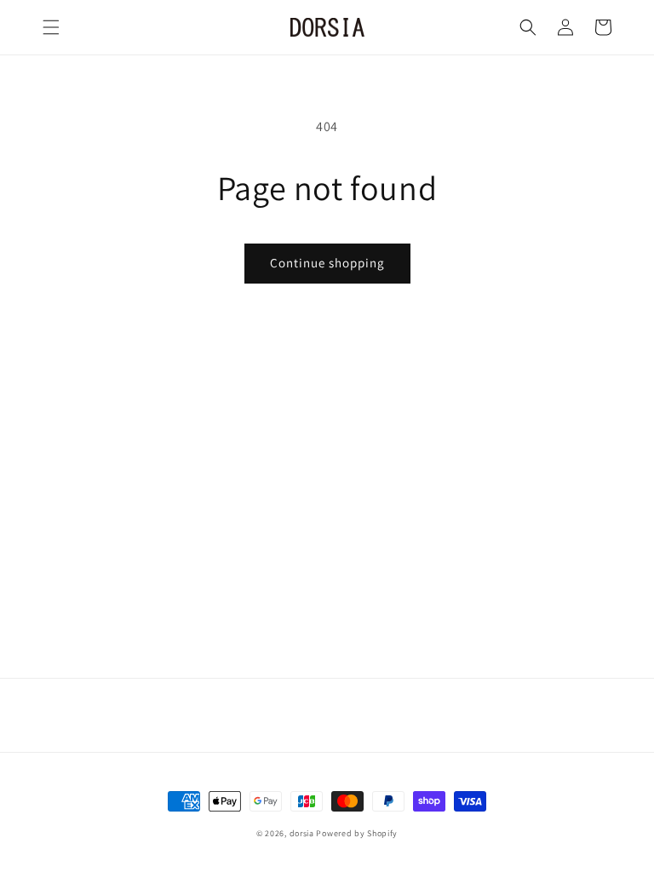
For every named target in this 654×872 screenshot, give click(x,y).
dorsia (302, 833)
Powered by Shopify (357, 833)
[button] (51, 27)
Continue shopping (327, 263)
